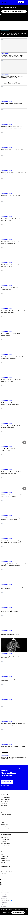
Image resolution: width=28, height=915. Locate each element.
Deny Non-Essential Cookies (18, 912)
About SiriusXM (4, 837)
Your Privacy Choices (5, 900)
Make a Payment (5, 826)
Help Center (3, 873)
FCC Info (2, 904)
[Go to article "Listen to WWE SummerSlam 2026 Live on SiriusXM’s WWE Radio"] (14, 22)
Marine (2, 809)
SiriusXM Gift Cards (5, 860)
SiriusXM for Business (6, 814)
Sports (10, 101)
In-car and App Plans (5, 797)
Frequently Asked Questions (7, 871)
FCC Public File (4, 902)
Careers (3, 847)
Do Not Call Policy (4, 898)
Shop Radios (4, 805)
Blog (2, 854)
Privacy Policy (3, 894)
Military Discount (4, 801)
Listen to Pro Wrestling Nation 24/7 (14, 11)
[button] (26, 2)
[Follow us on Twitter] (1, 882)
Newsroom (3, 841)
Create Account (4, 824)
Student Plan (4, 803)
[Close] (26, 909)
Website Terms (4, 890)
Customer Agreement (5, 892)
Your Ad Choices (4, 896)
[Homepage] (5, 2)
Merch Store (4, 858)
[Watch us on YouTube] (1, 884)
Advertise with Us (5, 845)
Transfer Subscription (5, 828)
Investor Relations (5, 839)
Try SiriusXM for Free (5, 799)
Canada (3, 862)
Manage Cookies (4, 906)
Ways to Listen (4, 856)
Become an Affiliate (5, 843)
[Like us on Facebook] (1, 879)
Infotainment (4, 807)
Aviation (3, 810)
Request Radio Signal (6, 830)
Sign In (2, 822)
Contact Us (3, 870)
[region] (14, 911)
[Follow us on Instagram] (1, 881)
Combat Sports (5, 101)
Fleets (2, 812)
